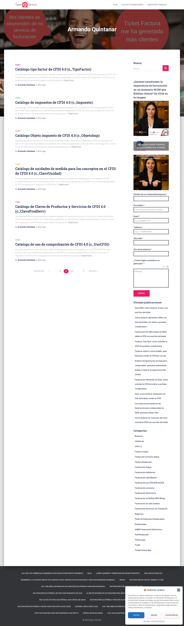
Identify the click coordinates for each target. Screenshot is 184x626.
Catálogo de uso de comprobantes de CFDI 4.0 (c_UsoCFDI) (62, 244)
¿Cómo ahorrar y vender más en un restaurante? (118, 573)
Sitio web (138, 238)
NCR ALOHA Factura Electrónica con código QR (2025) (62, 600)
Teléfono (138, 227)
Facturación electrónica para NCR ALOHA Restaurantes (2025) (117, 600)
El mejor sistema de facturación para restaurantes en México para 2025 (119, 593)
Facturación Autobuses (145, 472)
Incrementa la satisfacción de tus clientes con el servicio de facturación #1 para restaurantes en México (68, 580)
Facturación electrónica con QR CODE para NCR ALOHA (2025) (44, 606)
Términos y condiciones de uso (154, 621)
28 (60, 271)
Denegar (154, 615)
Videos (122, 580)
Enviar (141, 293)
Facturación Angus (143, 467)
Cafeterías (139, 441)
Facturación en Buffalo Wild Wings (150, 498)
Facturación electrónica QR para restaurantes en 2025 (57, 593)
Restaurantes (141, 524)
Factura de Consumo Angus (147, 457)
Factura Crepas (141, 452)
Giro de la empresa (142, 249)
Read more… (69, 80)
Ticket (17, 65)
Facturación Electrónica (145, 493)
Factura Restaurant (143, 462)
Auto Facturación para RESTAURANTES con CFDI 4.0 (56, 613)
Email (136, 216)
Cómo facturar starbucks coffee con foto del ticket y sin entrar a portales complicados (151, 322)
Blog (115, 5)
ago (41, 85)
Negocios (139, 514)
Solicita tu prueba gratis (132, 5)
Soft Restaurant (141, 535)
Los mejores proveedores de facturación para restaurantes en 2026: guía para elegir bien (149, 408)
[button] (178, 590)
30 (72, 271)
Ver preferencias (172, 615)
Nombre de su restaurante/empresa (150, 194)
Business (139, 436)
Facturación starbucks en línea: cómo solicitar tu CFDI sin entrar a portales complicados (151, 384)
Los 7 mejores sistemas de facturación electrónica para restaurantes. (73, 586)
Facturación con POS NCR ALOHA (149, 483)
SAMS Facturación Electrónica (148, 529)
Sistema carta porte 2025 (86, 606)
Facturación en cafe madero (147, 504)
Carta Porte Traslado (157, 5)
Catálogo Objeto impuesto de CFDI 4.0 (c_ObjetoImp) (57, 135)
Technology (140, 540)
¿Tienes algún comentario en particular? (146, 262)
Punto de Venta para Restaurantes (150, 519)
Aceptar (136, 615)
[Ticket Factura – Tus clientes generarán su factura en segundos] (26, 4)
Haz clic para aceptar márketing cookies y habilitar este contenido (151, 146)
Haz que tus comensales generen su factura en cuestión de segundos (52, 573)
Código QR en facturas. (93, 613)
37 (84, 271)
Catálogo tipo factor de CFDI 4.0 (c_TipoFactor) (53, 69)
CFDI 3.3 (138, 446)
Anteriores (39, 271)
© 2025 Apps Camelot (92, 620)
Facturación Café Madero (146, 478)
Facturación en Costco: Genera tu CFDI (146, 580)
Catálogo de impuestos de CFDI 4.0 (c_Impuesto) (54, 102)
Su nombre (139, 205)
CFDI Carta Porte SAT (153, 573)
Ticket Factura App (143, 550)
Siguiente (93, 271)
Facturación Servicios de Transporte (151, 509)
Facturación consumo (144, 488)
